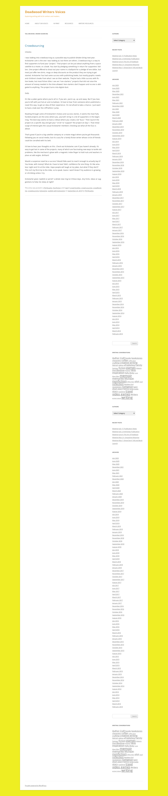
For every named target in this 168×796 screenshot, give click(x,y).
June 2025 (115, 88)
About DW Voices (41, 23)
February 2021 (117, 103)
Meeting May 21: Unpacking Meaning (125, 64)
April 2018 (115, 186)
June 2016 (115, 251)
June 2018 (115, 180)
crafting (116, 362)
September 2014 (118, 313)
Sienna (126, 389)
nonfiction (119, 381)
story (115, 391)
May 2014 (115, 325)
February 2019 (117, 156)
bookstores (136, 358)
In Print (56, 23)
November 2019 (118, 130)
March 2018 (116, 189)
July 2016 (115, 248)
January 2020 (117, 124)
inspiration (118, 372)
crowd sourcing (86, 188)
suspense (121, 392)
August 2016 (116, 245)
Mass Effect (115, 376)
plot (137, 381)
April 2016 (115, 257)
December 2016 (118, 233)
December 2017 (118, 198)
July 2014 (115, 319)
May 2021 (115, 100)
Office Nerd (130, 382)
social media (133, 389)
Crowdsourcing (34, 45)
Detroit (115, 365)
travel (129, 391)
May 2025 (115, 91)
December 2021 (118, 94)
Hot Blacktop (118, 370)
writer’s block (116, 398)
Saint (135, 387)
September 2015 (118, 278)
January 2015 (117, 301)
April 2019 (115, 150)
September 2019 (118, 135)
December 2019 (118, 127)
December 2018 (118, 162)
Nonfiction (57, 188)
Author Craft (118, 358)
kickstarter (43, 191)
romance (127, 386)
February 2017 (117, 227)
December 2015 (118, 269)
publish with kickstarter (56, 191)
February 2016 (117, 263)
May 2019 (115, 147)
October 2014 (117, 310)
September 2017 (118, 207)
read (141, 382)
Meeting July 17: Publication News (124, 56)
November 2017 (118, 201)
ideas (133, 370)
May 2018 (115, 183)
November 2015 (118, 272)
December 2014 (118, 304)
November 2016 (118, 236)
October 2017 (117, 204)
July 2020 (115, 109)
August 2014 (116, 316)
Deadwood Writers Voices (45, 12)
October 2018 (117, 168)
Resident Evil (128, 384)
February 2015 (117, 298)
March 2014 (116, 331)
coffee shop (132, 361)
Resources (69, 23)
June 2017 (115, 215)
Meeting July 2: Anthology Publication (125, 59)
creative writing (128, 362)
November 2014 (118, 307)
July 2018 (115, 177)
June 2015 (115, 286)
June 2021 (115, 97)
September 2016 (118, 242)
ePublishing (129, 365)
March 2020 (116, 118)
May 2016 (115, 254)
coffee (125, 360)
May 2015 (115, 289)
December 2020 (118, 106)
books (128, 358)
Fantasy (115, 368)
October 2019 (117, 133)
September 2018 (118, 171)
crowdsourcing (33, 191)
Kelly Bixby (129, 373)
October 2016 (117, 239)
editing (120, 365)
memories (118, 378)
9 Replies (28, 52)
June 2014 (115, 322)
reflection (118, 384)
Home (27, 23)
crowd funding (75, 188)
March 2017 (116, 224)
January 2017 (117, 230)
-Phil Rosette (47, 188)
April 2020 (115, 115)
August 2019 (116, 138)
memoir (126, 375)
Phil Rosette (89, 191)
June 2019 (115, 144)
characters (116, 360)
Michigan (129, 378)
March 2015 (116, 295)
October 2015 (117, 275)
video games (121, 394)
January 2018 (117, 195)
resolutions (117, 387)
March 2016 (116, 260)
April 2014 (115, 328)
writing (127, 397)
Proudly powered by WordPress (35, 786)
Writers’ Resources (86, 23)
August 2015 (116, 280)
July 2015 (115, 283)
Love (136, 373)
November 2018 (118, 165)
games (131, 368)
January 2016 (117, 266)
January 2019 (117, 159)
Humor (127, 370)
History (139, 368)
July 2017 (115, 212)
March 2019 (116, 153)
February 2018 (117, 192)
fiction (122, 368)
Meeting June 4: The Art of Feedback (125, 62)
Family (138, 365)
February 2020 (117, 121)
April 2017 (115, 221)
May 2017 (115, 218)
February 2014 (117, 334)
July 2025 (115, 85)
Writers (134, 394)
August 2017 (116, 209)
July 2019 (115, 141)
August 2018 (116, 174)
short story (117, 388)
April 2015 (115, 292)
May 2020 (115, 112)
